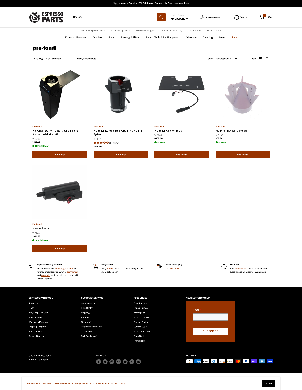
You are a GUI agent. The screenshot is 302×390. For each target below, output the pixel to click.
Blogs (31, 308)
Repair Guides (141, 308)
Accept (268, 383)
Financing (86, 322)
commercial (72, 272)
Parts (111, 37)
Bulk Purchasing (89, 336)
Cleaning (208, 37)
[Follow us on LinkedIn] (138, 361)
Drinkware (191, 37)
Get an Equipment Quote (93, 30)
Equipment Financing (172, 30)
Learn (222, 37)
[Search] (161, 17)
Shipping (85, 313)
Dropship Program (37, 326)
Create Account (88, 303)
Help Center (87, 308)
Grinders (97, 37)
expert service (241, 268)
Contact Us (86, 331)
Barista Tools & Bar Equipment (162, 37)
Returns (85, 317)
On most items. (173, 268)
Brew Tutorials (140, 303)
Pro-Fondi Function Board (168, 130)
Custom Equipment (143, 322)
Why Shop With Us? (38, 313)
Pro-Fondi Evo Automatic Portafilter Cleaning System (118, 132)
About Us (33, 303)
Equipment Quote (142, 331)
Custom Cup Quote (120, 30)
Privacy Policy (35, 331)
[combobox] (114, 17)
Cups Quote (139, 336)
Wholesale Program (145, 30)
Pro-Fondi (37, 126)
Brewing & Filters (130, 37)
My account (178, 18)
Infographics (139, 313)
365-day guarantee (64, 268)
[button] (121, 143)
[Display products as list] (266, 58)
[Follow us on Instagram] (111, 361)
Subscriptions (35, 317)
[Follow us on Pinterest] (118, 361)
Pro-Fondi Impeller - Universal (231, 130)
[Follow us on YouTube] (125, 361)
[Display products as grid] (260, 58)
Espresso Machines (76, 37)
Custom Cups (140, 326)
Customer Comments (91, 326)
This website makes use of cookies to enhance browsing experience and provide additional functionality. (75, 383)
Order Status (195, 30)
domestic (45, 275)
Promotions (139, 341)
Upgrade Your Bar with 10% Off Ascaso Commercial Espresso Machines (151, 3)
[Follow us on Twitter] (105, 361)
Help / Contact (214, 30)
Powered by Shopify (38, 359)
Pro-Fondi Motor (41, 228)
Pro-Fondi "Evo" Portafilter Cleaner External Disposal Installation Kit (55, 132)
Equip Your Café (141, 317)
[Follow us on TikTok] (131, 361)
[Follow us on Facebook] (98, 361)
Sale (234, 37)
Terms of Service (36, 336)
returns (110, 268)
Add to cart (59, 154)
